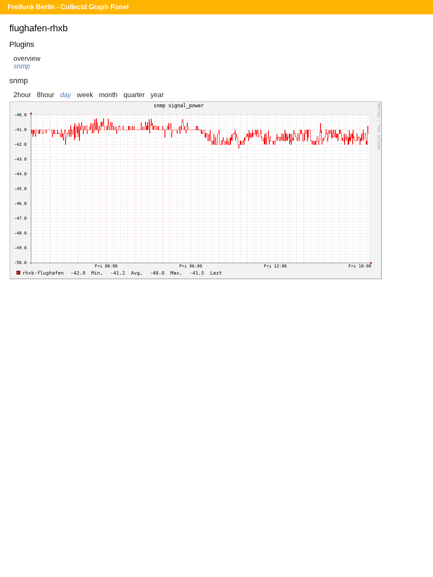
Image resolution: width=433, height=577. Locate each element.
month (108, 94)
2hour (22, 94)
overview (27, 58)
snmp (22, 66)
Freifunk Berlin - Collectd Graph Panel (68, 7)
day (65, 94)
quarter (134, 94)
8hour (45, 94)
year (157, 94)
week (85, 94)
